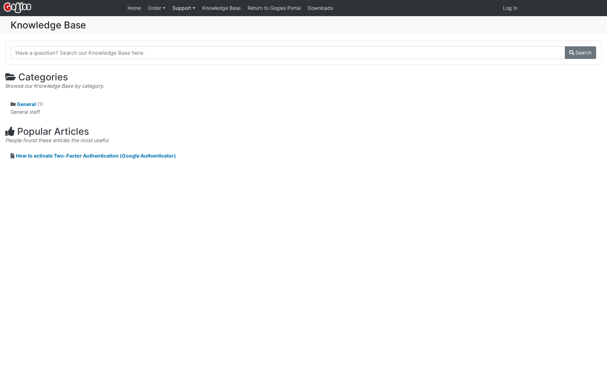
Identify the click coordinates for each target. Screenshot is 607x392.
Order (155, 8)
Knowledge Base (221, 8)
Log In (510, 8)
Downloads (320, 8)
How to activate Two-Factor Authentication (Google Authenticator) (96, 156)
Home (134, 8)
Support (182, 8)
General (26, 104)
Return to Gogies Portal (274, 8)
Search (583, 52)
